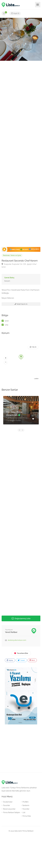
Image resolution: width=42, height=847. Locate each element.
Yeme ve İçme (15, 255)
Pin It (33, 660)
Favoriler (6, 805)
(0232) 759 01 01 (21, 304)
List (24, 812)
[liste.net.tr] (11, 5)
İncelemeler (7, 802)
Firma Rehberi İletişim (11, 812)
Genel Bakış (9, 278)
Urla (6, 325)
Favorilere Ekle (22, 653)
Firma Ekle (27, 816)
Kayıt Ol (16, 13)
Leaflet (36, 378)
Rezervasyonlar (9, 809)
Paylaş (10, 660)
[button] (5, 358)
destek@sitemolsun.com (17, 640)
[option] (21, 39)
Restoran (6, 255)
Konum (7, 281)
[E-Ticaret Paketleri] (21, 696)
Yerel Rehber (11, 632)
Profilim (26, 802)
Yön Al (34, 347)
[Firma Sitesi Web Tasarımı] (21, 249)
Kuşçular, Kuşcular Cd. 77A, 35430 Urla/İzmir (19, 265)
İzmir (7, 321)
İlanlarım (26, 805)
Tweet (22, 660)
